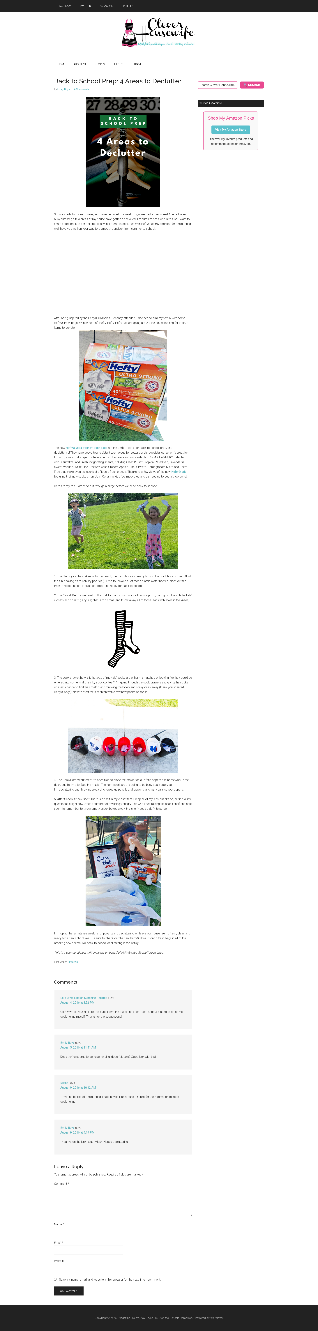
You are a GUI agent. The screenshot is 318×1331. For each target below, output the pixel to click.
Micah (64, 1083)
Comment (61, 1183)
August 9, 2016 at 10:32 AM (78, 1087)
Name (59, 1224)
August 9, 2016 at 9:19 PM (77, 1132)
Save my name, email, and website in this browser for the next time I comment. (110, 1279)
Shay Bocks (146, 1317)
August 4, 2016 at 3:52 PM (77, 1002)
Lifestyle (73, 961)
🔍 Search (251, 85)
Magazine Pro (127, 1317)
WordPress (217, 1317)
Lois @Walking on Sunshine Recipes (83, 998)
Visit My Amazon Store (230, 129)
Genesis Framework (181, 1317)
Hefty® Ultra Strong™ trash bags (86, 448)
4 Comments (81, 89)
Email (58, 1243)
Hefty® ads (178, 471)
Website (59, 1261)
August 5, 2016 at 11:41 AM (78, 1047)
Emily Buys (67, 1042)
